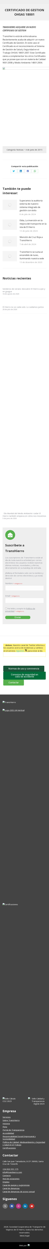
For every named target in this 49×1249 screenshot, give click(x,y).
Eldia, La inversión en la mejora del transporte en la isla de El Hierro (33, 223)
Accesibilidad (8, 1133)
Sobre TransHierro (11, 1120)
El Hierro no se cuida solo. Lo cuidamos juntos (23, 307)
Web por (23, 1245)
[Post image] (10, 205)
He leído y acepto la (20, 609)
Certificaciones (9, 1148)
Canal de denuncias (11, 1188)
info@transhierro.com (12, 1172)
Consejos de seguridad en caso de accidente (24, 675)
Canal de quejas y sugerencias (16, 1185)
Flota (5, 1126)
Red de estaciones (11, 1178)
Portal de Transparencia (13, 1130)
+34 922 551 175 (10, 1169)
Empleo (6, 1182)
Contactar (13, 682)
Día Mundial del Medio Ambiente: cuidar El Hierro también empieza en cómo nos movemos (24, 514)
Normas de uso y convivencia (23, 668)
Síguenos (20, 651)
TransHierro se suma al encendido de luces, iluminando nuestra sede (32, 255)
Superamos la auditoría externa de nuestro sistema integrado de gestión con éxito (31, 205)
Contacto (7, 1175)
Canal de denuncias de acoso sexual (19, 1191)
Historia (6, 1123)
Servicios (7, 1117)
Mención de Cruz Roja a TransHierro (31, 239)
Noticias (20, 149)
